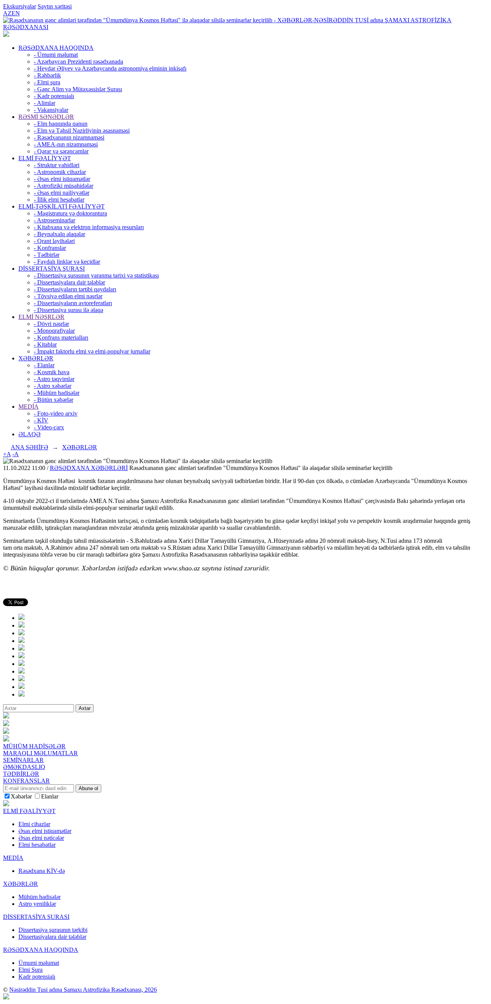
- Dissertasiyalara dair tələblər (69, 282)
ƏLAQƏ (29, 434)
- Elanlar (44, 365)
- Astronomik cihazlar (60, 172)
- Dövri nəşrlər (51, 323)
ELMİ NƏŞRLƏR (41, 317)
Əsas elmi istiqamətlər (44, 831)
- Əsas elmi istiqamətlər (62, 179)
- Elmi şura (47, 82)
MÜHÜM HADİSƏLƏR (34, 746)
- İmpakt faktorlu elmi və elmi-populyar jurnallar (92, 351)
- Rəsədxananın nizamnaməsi (69, 137)
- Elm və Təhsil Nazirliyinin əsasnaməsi (82, 130)
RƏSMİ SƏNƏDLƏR (46, 116)
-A (15, 454)
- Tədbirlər (46, 254)
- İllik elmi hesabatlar (59, 199)
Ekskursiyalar (19, 6)
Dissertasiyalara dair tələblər (52, 936)
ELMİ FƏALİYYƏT (44, 158)
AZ (7, 13)
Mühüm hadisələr (39, 897)
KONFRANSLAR (26, 780)
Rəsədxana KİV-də (41, 871)
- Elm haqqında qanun (60, 123)
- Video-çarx (49, 427)
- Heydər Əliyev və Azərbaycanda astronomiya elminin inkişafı (110, 68)
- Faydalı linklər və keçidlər (67, 261)
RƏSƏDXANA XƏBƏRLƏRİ (89, 468)
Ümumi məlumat (38, 963)
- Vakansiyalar (51, 110)
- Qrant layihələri (54, 241)
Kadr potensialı (36, 976)
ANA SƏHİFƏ (29, 447)
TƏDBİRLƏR (21, 774)
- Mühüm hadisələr (56, 392)
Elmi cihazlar (34, 824)
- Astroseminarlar (54, 220)
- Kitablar (45, 344)
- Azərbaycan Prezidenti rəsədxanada (78, 61)
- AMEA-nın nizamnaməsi (66, 144)
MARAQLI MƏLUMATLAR (40, 753)
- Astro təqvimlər (54, 379)
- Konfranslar (50, 248)
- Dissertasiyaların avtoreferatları (73, 303)
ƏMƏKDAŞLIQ (24, 767)
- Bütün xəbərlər (53, 399)
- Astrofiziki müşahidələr (63, 185)
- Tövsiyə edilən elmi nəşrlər (68, 296)
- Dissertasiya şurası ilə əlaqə (68, 310)
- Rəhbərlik (47, 75)
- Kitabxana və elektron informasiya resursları (89, 227)
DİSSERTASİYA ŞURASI (51, 268)
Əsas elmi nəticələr (41, 838)
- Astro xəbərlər (52, 386)
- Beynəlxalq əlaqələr (59, 234)
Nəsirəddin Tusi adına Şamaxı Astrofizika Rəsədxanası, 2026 (83, 989)
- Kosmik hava (51, 372)
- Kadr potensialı (54, 96)
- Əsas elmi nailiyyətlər (61, 192)
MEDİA (28, 406)
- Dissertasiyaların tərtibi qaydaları (75, 289)
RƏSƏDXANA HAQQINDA (56, 47)
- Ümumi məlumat (56, 54)
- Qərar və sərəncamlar (61, 151)
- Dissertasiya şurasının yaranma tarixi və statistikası (96, 275)
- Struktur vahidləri (56, 165)
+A (7, 454)
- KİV (41, 420)
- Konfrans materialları (61, 337)
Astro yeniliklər (37, 903)
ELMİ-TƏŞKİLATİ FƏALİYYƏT (61, 206)
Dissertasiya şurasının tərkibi (52, 930)
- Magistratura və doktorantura (70, 213)
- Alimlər (44, 103)
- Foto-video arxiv (55, 413)
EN (16, 13)
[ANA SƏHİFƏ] (6, 34)
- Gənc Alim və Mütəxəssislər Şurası (78, 89)
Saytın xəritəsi (55, 6)
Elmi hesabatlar (37, 844)
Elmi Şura (30, 969)
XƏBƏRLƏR (35, 358)
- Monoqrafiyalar (54, 330)
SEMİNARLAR (23, 760)
